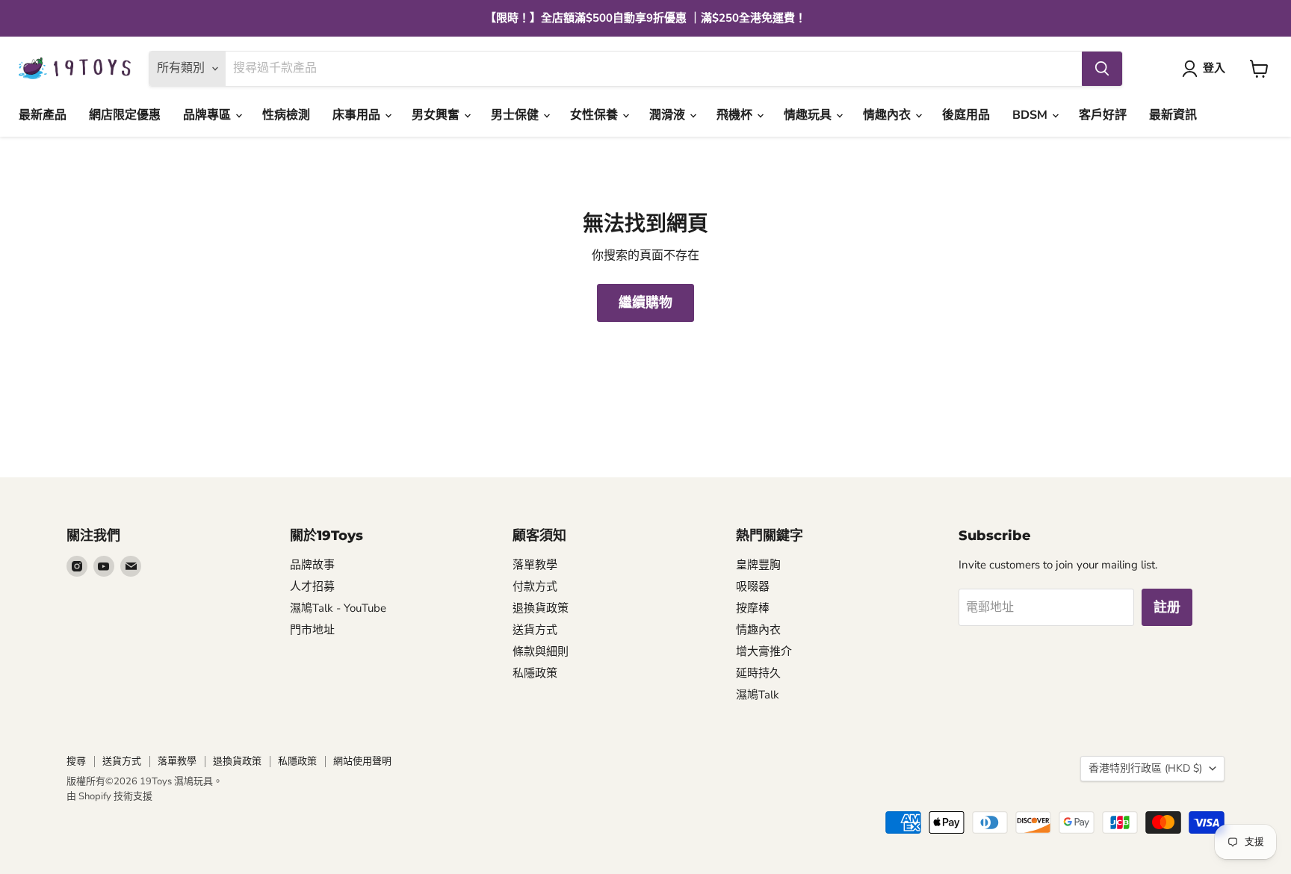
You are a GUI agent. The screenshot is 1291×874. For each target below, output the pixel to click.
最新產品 (42, 115)
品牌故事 (312, 564)
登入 (1214, 68)
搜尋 (76, 761)
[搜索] (1102, 69)
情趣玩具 (809, 115)
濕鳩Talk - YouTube (338, 608)
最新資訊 (1173, 115)
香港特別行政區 (1145, 768)
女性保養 (595, 115)
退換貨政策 (541, 608)
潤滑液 (668, 115)
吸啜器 (753, 586)
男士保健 (516, 115)
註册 (1167, 607)
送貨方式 (535, 629)
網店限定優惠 (125, 115)
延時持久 (758, 673)
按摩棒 (753, 608)
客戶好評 (1103, 115)
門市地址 (312, 629)
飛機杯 (735, 115)
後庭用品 (966, 115)
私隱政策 (535, 673)
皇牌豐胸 (758, 564)
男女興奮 (437, 115)
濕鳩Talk (757, 694)
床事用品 (357, 115)
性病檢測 (286, 115)
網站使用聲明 (362, 761)
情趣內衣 (888, 115)
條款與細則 (541, 651)
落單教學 (535, 564)
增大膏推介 (764, 651)
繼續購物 (645, 303)
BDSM (1031, 115)
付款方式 (535, 586)
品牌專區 (208, 115)
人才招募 (312, 586)
